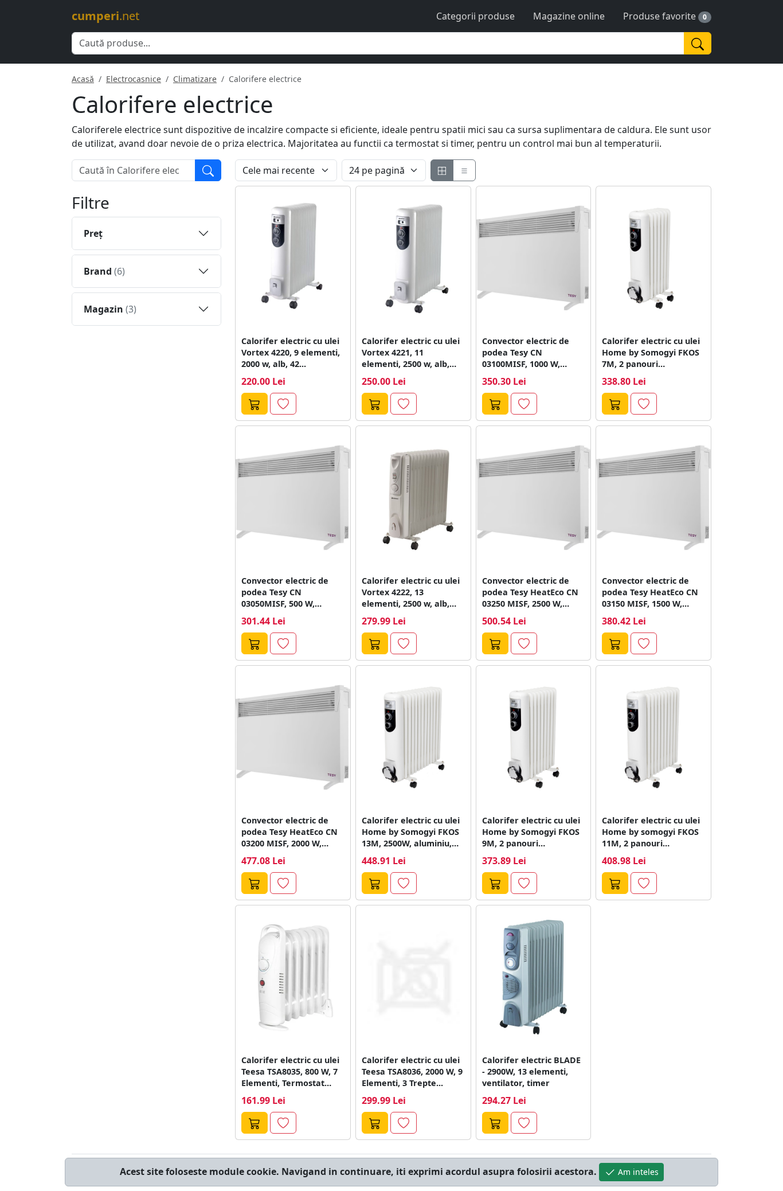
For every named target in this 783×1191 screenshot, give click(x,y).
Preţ (93, 233)
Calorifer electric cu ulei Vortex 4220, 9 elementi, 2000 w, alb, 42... (290, 352)
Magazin (110, 309)
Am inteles (637, 1171)
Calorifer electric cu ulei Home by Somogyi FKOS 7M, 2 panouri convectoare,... (651, 352)
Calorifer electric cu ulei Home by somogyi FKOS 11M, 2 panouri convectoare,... (651, 832)
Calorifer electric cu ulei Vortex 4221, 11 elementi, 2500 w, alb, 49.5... (411, 352)
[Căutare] (208, 170)
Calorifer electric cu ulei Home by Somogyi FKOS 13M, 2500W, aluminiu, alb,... (411, 832)
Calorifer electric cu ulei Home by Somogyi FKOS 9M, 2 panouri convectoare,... (531, 832)
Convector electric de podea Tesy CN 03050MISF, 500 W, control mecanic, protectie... (284, 592)
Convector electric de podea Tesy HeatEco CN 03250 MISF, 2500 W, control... (530, 592)
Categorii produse (475, 16)
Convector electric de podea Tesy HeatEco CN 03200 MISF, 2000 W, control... (289, 832)
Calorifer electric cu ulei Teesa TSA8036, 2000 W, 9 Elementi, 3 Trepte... (412, 1071)
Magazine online (569, 16)
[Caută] (697, 43)
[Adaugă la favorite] (283, 404)
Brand (104, 271)
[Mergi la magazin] (254, 404)
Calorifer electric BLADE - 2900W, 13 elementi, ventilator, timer (531, 1071)
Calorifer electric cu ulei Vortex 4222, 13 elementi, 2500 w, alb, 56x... (411, 592)
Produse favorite (659, 16)
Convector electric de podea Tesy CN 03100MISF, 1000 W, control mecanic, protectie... (525, 352)
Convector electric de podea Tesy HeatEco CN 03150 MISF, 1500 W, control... (650, 592)
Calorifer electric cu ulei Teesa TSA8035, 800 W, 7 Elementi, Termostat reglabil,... (290, 1072)
